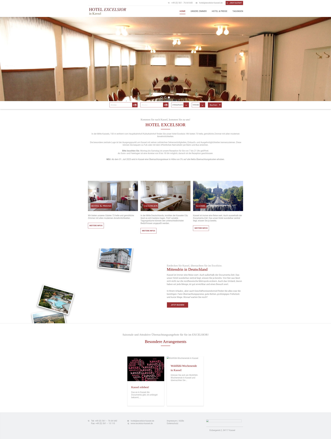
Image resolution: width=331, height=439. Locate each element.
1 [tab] (162, 97)
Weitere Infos (95, 225)
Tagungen (237, 11)
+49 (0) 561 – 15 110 (105, 423)
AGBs (181, 421)
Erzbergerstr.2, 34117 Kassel (222, 430)
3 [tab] (169, 97)
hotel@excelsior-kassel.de (211, 3)
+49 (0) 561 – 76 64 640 (106, 421)
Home (182, 11)
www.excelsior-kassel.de (142, 423)
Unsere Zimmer (199, 11)
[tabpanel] (165, 59)
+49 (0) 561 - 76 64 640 (182, 3)
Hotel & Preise (219, 11)
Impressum (172, 421)
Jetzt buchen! (236, 3)
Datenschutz (172, 423)
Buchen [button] (213, 105)
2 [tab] (165, 97)
